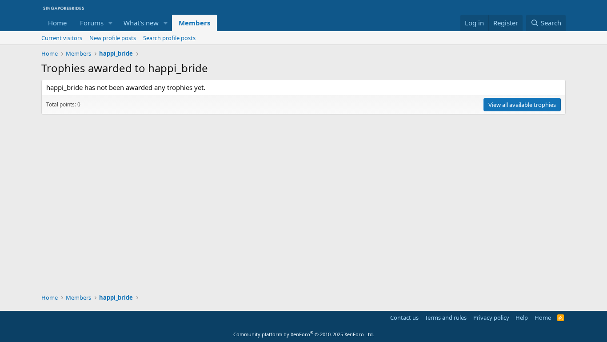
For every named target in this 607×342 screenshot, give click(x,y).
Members (194, 22)
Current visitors (61, 38)
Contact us (404, 318)
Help (521, 318)
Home (57, 22)
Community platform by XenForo (303, 334)
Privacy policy (491, 318)
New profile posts (112, 38)
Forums (92, 22)
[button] (110, 23)
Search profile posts (169, 38)
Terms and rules (446, 318)
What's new (141, 22)
